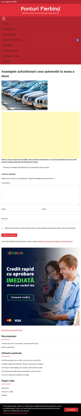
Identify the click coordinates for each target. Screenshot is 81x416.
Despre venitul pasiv (8, 347)
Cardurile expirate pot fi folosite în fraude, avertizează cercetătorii (22, 364)
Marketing (7, 45)
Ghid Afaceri (8, 29)
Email (44, 209)
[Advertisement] (40, 135)
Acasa (5, 24)
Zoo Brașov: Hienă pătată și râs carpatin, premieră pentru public (21, 367)
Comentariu (6, 183)
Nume (3, 209)
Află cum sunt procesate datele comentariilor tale (56, 241)
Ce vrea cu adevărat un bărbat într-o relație (15, 375)
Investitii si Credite (11, 40)
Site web (4, 218)
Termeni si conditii (9, 413)
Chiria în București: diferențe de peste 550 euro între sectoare (21, 371)
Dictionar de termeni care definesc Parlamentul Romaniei (19, 343)
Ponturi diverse (10, 51)
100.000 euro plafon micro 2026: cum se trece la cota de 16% (21, 360)
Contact (7, 62)
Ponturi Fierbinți (40, 8)
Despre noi (4, 388)
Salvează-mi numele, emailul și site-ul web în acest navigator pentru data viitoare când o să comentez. (40, 228)
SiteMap (4, 395)
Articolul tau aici (11, 56)
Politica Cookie (22, 413)
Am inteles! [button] (71, 409)
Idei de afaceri (9, 34)
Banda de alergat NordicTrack (11, 330)
